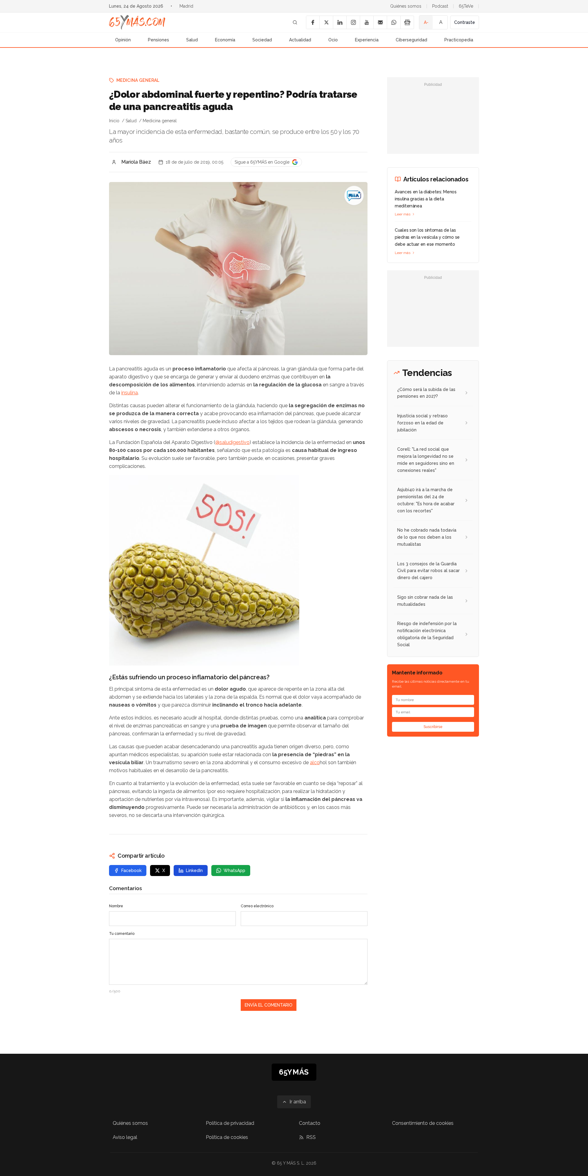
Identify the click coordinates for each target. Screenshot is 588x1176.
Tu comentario (121, 933)
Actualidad (300, 39)
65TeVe (466, 6)
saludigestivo (235, 442)
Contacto (309, 1123)
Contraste (464, 22)
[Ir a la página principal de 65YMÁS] (137, 22)
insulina (129, 393)
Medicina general (138, 80)
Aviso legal (125, 1137)
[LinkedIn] (339, 22)
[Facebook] (312, 22)
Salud (192, 39)
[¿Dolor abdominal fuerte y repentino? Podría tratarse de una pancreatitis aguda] (354, 195)
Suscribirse (433, 727)
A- (426, 22)
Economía (225, 39)
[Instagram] (353, 22)
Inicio (114, 120)
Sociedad (262, 39)
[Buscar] (295, 22)
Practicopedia (458, 39)
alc (313, 762)
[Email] (380, 22)
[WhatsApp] (393, 22)
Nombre (116, 906)
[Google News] (407, 22)
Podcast (440, 6)
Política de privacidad (230, 1123)
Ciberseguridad (411, 39)
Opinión (123, 39)
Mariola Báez (136, 162)
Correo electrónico (257, 906)
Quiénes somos (405, 6)
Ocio (333, 39)
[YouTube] (366, 22)
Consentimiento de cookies (423, 1123)
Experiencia (367, 39)
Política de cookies (227, 1137)
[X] (326, 22)
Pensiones (158, 39)
